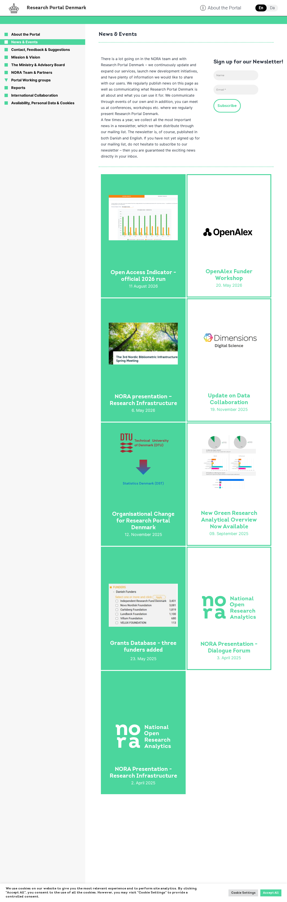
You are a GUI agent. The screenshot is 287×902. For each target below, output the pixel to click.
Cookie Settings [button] (243, 892)
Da (272, 7)
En (261, 7)
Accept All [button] (271, 892)
